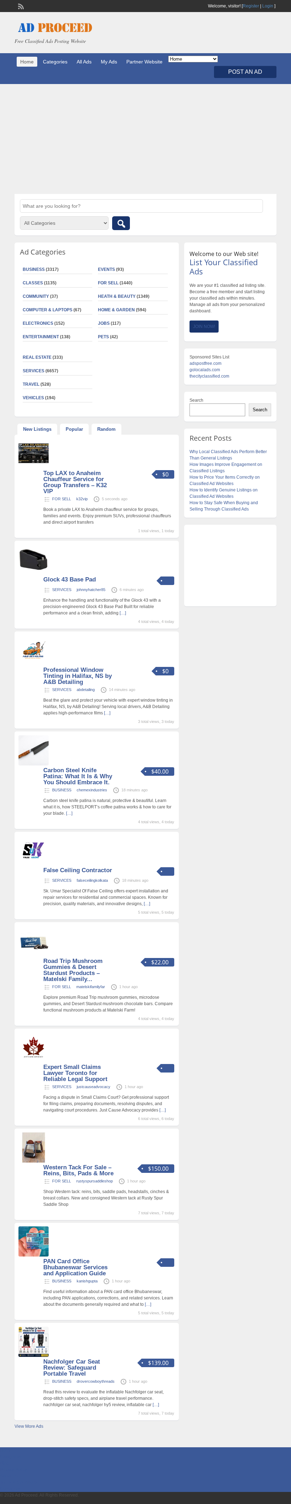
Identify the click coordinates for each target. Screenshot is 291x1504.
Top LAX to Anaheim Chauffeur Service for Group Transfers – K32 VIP (75, 482)
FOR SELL (108, 282)
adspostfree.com (205, 363)
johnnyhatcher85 (91, 589)
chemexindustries (92, 790)
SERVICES (61, 589)
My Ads (109, 62)
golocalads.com (205, 369)
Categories (55, 62)
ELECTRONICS (38, 323)
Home (27, 62)
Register (251, 6)
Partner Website (144, 62)
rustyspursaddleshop (94, 1181)
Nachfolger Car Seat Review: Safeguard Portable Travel (71, 1367)
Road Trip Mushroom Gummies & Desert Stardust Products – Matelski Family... (73, 970)
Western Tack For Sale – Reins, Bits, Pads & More (78, 1170)
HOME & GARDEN (116, 309)
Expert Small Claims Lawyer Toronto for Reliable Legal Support (75, 1073)
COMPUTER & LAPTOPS (47, 309)
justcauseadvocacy (93, 1087)
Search (196, 400)
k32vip (82, 499)
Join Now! (204, 326)
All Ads (84, 62)
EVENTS (106, 269)
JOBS (104, 323)
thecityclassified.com (209, 376)
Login (267, 6)
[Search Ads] (121, 223)
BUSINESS (61, 790)
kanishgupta (87, 1281)
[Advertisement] (145, 139)
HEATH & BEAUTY (117, 296)
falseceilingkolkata (92, 880)
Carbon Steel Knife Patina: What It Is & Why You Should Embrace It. (77, 776)
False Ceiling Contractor (77, 870)
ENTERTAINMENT (41, 336)
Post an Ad (245, 72)
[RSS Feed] (20, 6)
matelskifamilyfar (90, 987)
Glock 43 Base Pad (69, 579)
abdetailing (86, 689)
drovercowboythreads (96, 1381)
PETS (103, 336)
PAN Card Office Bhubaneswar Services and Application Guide (75, 1267)
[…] (123, 613)
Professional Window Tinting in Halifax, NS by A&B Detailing (77, 676)
